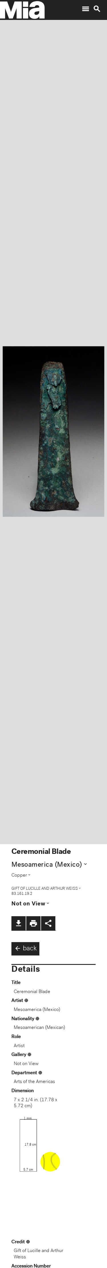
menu (85, 9)
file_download (18, 923)
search (97, 9)
